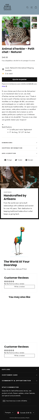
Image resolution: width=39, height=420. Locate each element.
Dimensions (7, 142)
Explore (6, 369)
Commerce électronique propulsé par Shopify (19, 417)
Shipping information (12, 148)
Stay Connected (10, 387)
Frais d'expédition (7, 61)
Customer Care (10, 375)
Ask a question (9, 153)
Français (8, 412)
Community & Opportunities (16, 381)
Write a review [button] (19, 286)
